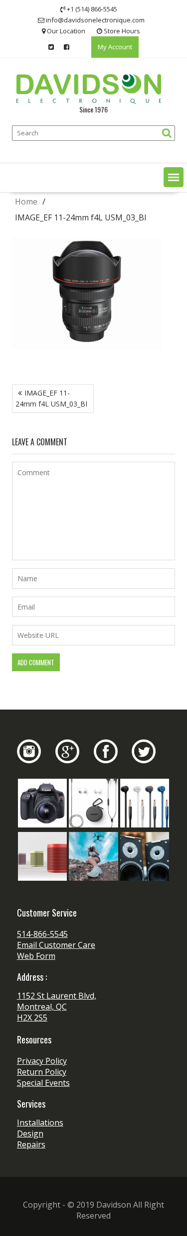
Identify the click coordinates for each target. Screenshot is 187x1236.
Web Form (36, 955)
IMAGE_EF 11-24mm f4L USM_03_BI (51, 398)
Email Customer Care (56, 944)
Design (30, 1133)
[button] (174, 177)
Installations (40, 1122)
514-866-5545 (42, 933)
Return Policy (41, 1071)
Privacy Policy (42, 1060)
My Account (115, 46)
